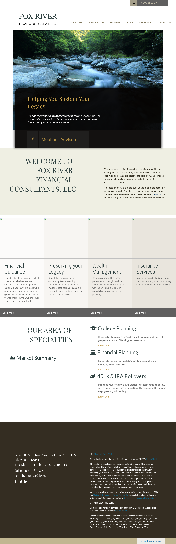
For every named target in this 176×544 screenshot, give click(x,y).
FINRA (118, 510)
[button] (76, 22)
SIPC (125, 510)
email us (158, 194)
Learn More (8, 312)
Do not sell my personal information (139, 497)
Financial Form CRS (103, 454)
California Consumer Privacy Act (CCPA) (110, 495)
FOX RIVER (38, 16)
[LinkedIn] (26, 481)
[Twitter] (21, 481)
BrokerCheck (151, 459)
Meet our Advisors (59, 139)
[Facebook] (16, 481)
